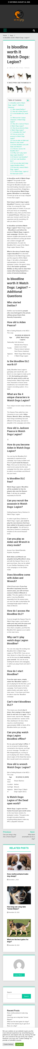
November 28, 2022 (13, 945)
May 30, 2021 (15, 68)
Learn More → (19, 975)
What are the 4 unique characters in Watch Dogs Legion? (18, 120)
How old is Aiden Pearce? (20, 111)
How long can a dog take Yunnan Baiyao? (16, 908)
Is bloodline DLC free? (19, 132)
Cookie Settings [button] (8, 1044)
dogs (21, 68)
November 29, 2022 (13, 912)
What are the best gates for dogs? (18, 1021)
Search (9, 992)
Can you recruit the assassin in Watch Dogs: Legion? (17, 136)
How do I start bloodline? (20, 157)
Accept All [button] (19, 1044)
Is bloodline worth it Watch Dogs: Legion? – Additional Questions (16, 105)
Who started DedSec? (19, 109)
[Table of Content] (27, 100)
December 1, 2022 (13, 879)
